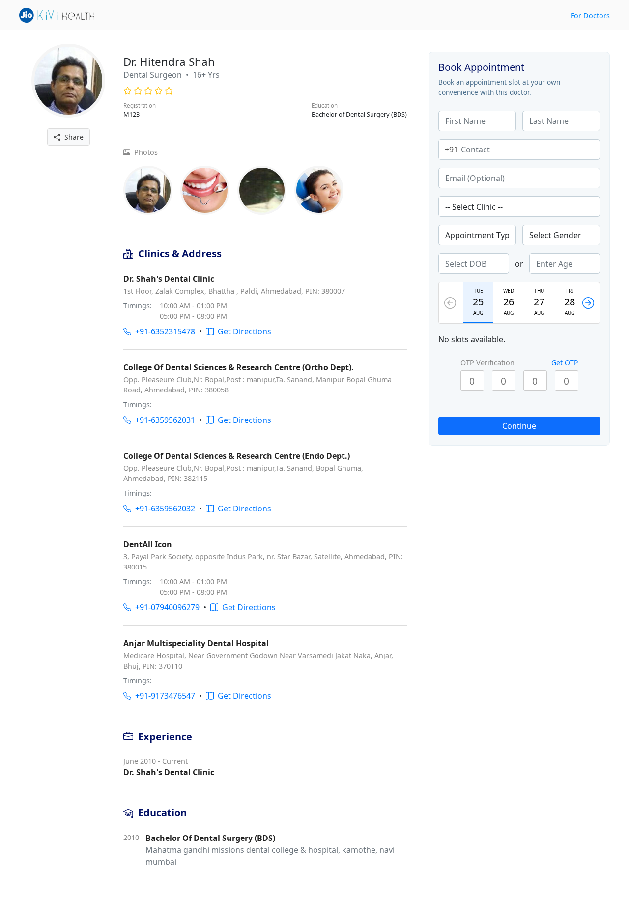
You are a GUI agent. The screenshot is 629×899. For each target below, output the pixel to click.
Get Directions (242, 331)
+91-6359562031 (163, 420)
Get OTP (564, 362)
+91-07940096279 (165, 607)
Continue (519, 425)
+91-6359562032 (163, 508)
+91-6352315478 (163, 331)
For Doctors (590, 15)
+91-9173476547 (163, 695)
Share (72, 137)
